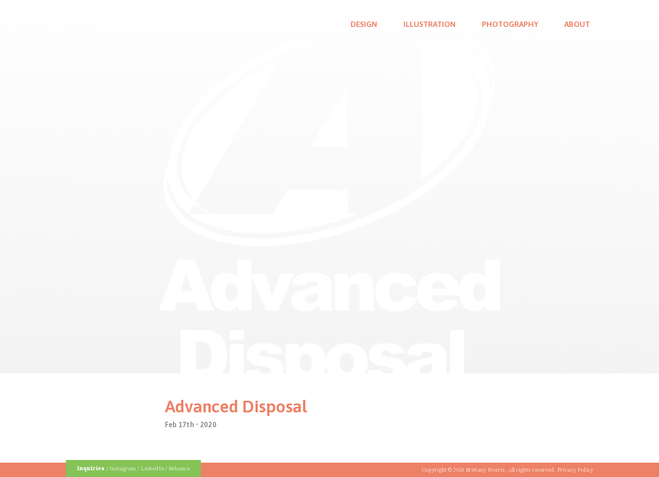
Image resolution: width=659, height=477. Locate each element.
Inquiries (90, 468)
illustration (429, 24)
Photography (510, 24)
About (577, 24)
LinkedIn (152, 468)
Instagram (122, 468)
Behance (179, 468)
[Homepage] (89, 19)
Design (364, 24)
